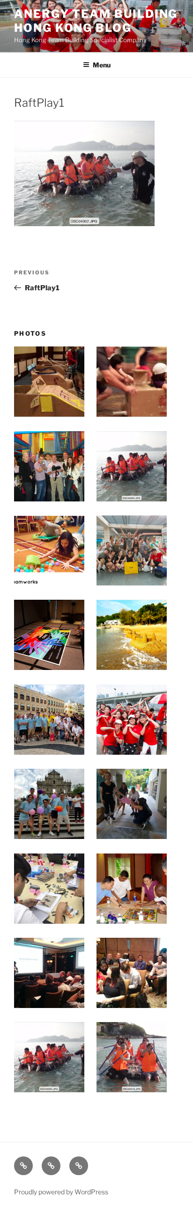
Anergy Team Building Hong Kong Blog (96, 21)
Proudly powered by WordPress (61, 1192)
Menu (102, 65)
